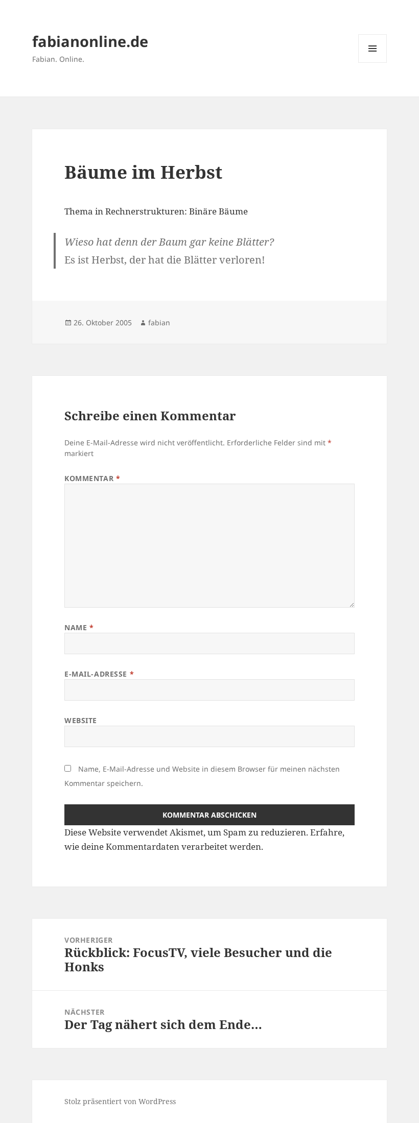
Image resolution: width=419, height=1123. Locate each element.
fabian (159, 322)
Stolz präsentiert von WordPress (120, 1101)
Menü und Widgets (373, 62)
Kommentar (92, 478)
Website (80, 720)
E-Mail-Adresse (99, 674)
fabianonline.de (90, 41)
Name (79, 627)
